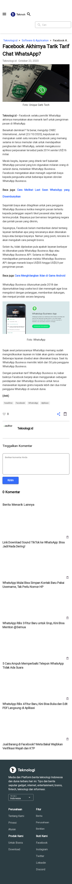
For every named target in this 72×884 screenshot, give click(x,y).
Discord (40, 869)
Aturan (12, 829)
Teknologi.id (10, 40)
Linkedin (41, 862)
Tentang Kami (16, 816)
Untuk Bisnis (15, 842)
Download (14, 849)
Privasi (12, 822)
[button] (4, 14)
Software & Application (35, 40)
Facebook (42, 842)
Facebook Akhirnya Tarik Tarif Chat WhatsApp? (61, 40)
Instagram (42, 849)
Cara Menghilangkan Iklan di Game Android (40, 275)
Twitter (40, 856)
